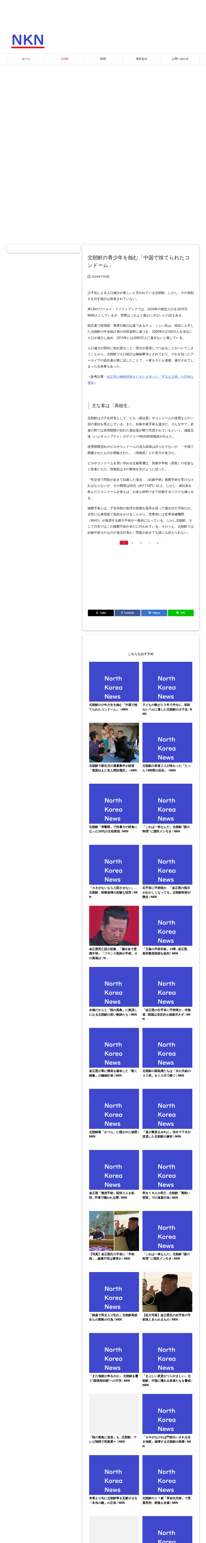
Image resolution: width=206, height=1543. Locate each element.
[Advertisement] (103, 96)
